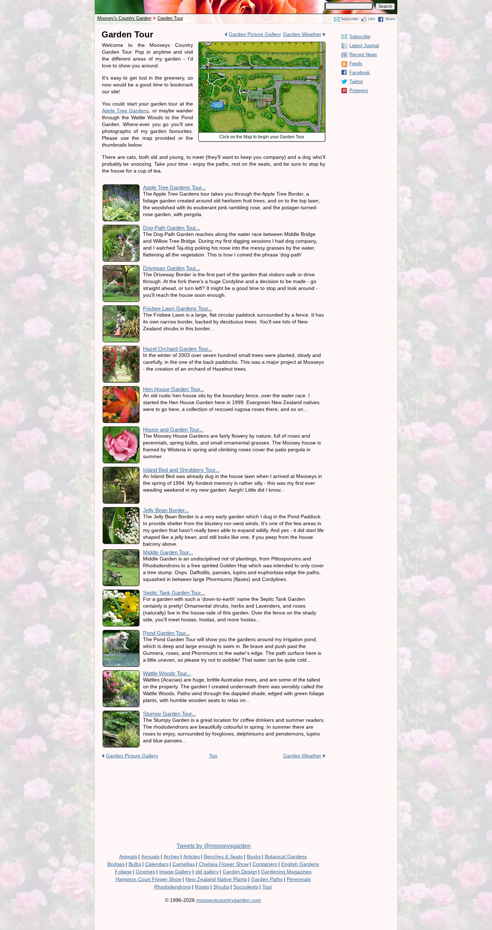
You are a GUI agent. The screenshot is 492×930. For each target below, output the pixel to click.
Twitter (356, 81)
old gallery (207, 872)
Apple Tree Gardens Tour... (174, 187)
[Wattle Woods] (214, 83)
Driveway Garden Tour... (171, 268)
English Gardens (300, 864)
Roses (202, 887)
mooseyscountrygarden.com (228, 900)
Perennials (299, 879)
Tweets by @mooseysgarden (213, 846)
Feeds (355, 63)
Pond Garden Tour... (166, 633)
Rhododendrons (172, 887)
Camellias (184, 864)
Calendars (157, 864)
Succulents (245, 887)
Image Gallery (175, 872)
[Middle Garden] (241, 60)
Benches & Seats (223, 856)
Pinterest (358, 90)
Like (371, 19)
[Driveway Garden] (302, 124)
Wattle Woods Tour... (167, 673)
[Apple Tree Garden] (254, 78)
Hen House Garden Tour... (173, 389)
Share (390, 19)
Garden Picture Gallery (255, 34)
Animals (128, 856)
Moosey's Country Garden (124, 18)
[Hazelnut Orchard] (262, 47)
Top (213, 756)
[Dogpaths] (269, 60)
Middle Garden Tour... (168, 552)
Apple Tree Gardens (125, 110)
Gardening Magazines (286, 872)
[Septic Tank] (239, 95)
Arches (171, 856)
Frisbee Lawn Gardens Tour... (177, 308)
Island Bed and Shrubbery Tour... (181, 470)
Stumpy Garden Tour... (169, 714)
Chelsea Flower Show (224, 864)
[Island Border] (264, 121)
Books (254, 856)
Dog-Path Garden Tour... (171, 228)
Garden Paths (267, 879)
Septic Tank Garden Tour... (174, 593)
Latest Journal (364, 45)
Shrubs (221, 887)
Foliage (123, 872)
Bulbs (135, 864)
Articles (191, 856)
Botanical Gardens (286, 856)
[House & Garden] (264, 98)
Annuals (150, 856)
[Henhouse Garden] (214, 60)
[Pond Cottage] (214, 114)
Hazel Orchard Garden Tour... (177, 349)
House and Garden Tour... (173, 429)
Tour (267, 887)
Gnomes (145, 872)
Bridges (116, 864)
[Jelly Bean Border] (239, 118)
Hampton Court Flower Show (149, 879)
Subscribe (349, 19)
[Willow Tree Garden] (305, 60)
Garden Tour (170, 18)
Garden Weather (302, 34)
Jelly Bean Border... (166, 510)
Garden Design (240, 872)
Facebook (359, 72)
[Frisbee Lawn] (302, 93)
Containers (264, 864)
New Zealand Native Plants (216, 879)
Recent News (363, 54)
